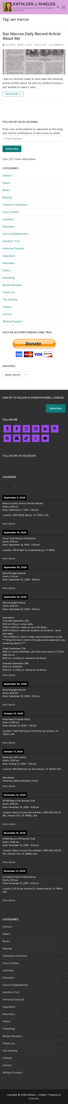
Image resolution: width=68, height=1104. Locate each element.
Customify (33, 1098)
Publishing (9, 277)
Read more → (13, 94)
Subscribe (12, 148)
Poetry (6, 270)
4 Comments (58, 45)
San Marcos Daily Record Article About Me (32, 36)
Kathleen (10, 45)
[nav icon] (63, 7)
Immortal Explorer (13, 248)
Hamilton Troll (11, 241)
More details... (10, 523)
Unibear (7, 306)
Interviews (9, 263)
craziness (8, 219)
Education (9, 226)
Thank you (9, 292)
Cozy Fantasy (11, 212)
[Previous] (9, 487)
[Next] (59, 487)
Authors (7, 175)
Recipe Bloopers (12, 285)
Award (6, 182)
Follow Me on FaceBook (19, 455)
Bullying (41, 45)
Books (6, 190)
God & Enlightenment (15, 233)
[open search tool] (58, 7)
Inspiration (9, 255)
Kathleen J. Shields (34, 4)
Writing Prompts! (12, 321)
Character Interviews (15, 204)
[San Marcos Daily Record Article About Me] (34, 61)
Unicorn (7, 314)
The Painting (10, 299)
